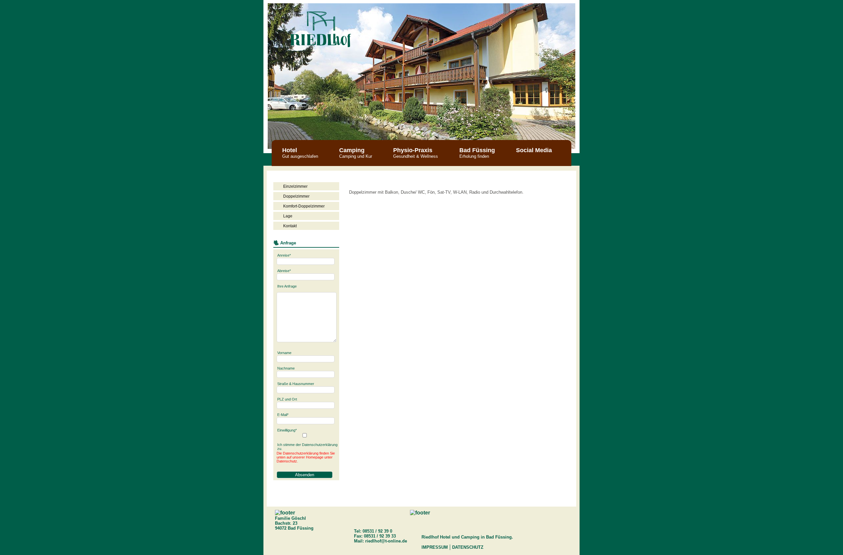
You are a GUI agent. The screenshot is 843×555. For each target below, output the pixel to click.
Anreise (284, 255)
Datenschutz (467, 547)
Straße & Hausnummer (295, 384)
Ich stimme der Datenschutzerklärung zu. (307, 447)
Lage (287, 216)
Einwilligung (287, 430)
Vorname (284, 353)
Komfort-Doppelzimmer (304, 206)
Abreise (284, 271)
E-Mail (282, 415)
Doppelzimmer (296, 196)
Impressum (435, 547)
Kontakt (290, 226)
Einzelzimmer (295, 186)
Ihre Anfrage (287, 286)
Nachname (286, 368)
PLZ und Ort (287, 399)
